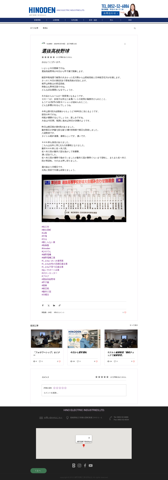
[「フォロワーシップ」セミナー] (46, 339)
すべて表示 (134, 325)
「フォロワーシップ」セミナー (46, 354)
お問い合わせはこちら (53, 417)
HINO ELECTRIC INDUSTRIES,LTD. (71, 10)
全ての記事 (34, 28)
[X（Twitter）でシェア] (48, 305)
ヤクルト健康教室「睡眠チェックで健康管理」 (120, 354)
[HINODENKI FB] (85, 465)
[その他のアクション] (125, 43)
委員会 (45, 28)
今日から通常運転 (78, 352)
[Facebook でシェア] (43, 305)
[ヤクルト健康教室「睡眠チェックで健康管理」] (121, 339)
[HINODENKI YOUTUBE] (90, 465)
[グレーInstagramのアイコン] (79, 465)
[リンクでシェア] (60, 305)
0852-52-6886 (122, 417)
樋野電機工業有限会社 (37, 15)
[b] (73, 465)
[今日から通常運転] (84, 339)
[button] (130, 20)
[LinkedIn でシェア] (54, 305)
